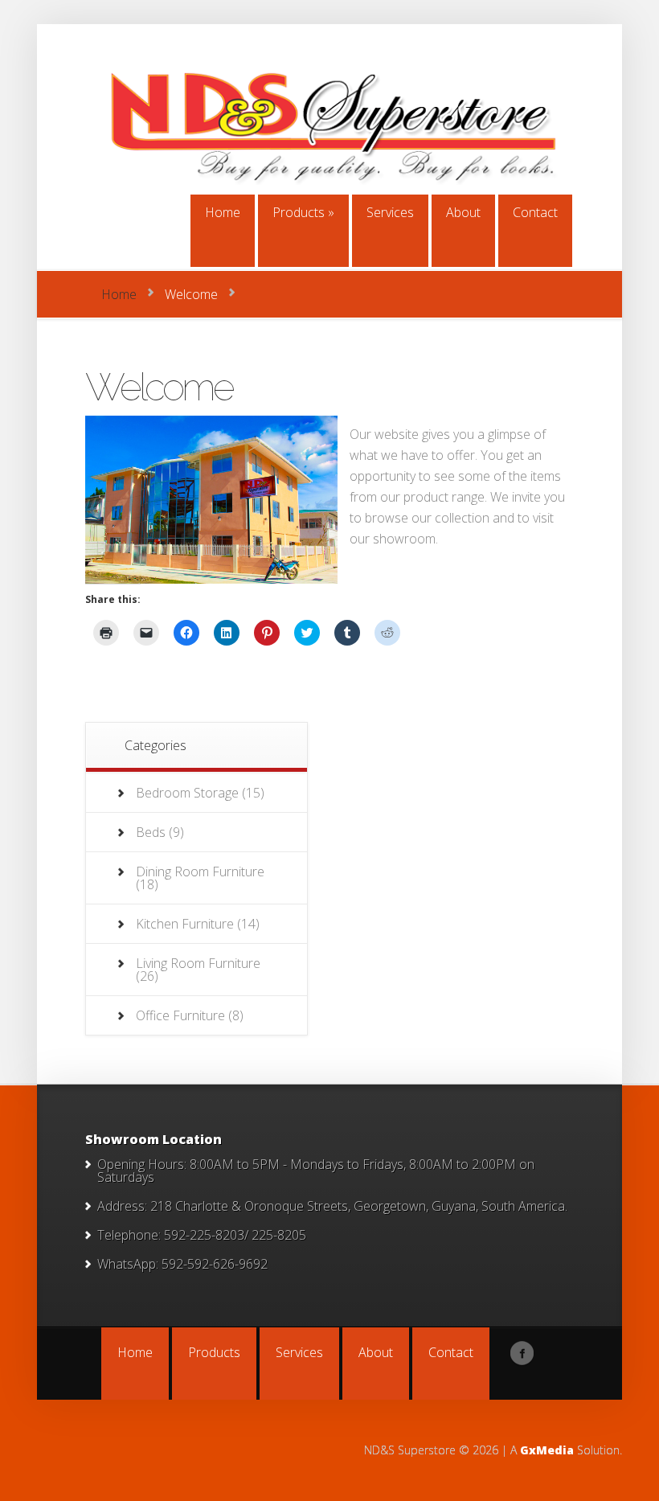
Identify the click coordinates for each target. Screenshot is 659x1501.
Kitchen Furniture (185, 924)
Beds (151, 832)
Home (119, 294)
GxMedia (547, 1450)
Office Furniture (180, 1015)
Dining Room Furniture (200, 871)
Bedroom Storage (187, 793)
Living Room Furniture (198, 963)
